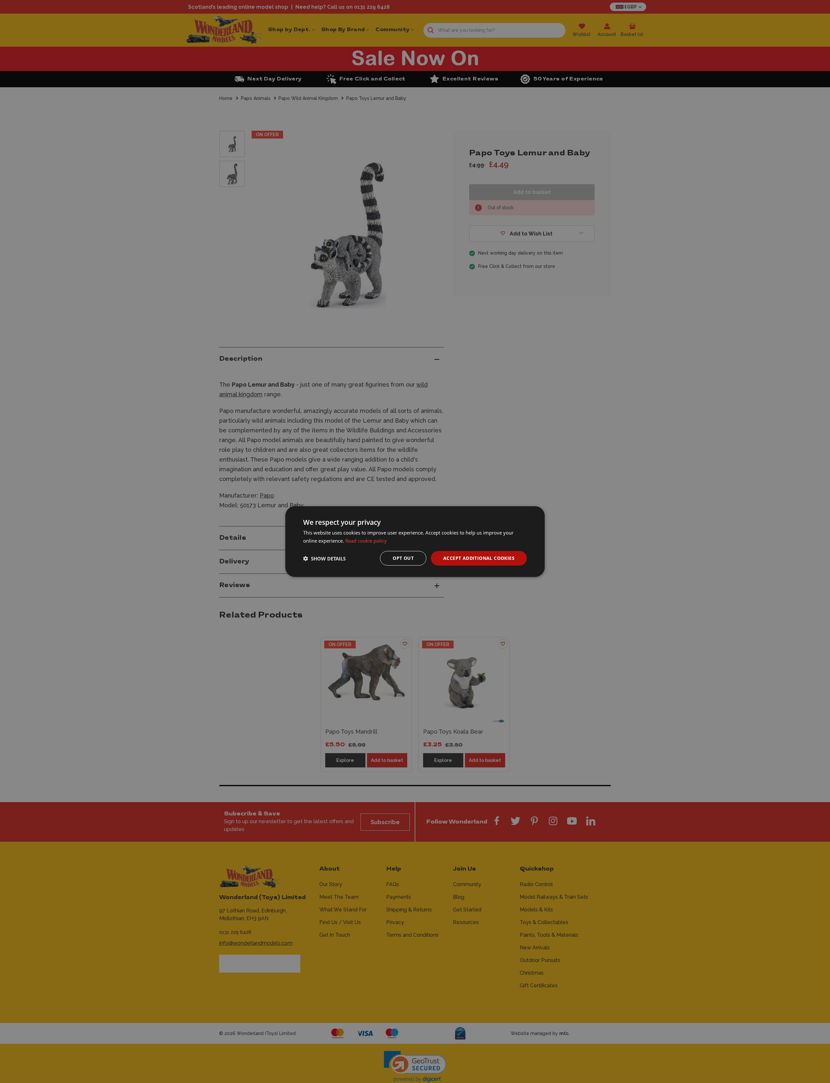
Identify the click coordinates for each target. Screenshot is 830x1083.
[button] (324, 558)
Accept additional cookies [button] (479, 558)
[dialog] (415, 541)
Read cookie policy (366, 540)
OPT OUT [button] (403, 558)
